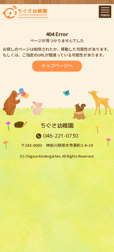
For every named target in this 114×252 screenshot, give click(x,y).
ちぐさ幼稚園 (57, 125)
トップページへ (57, 65)
